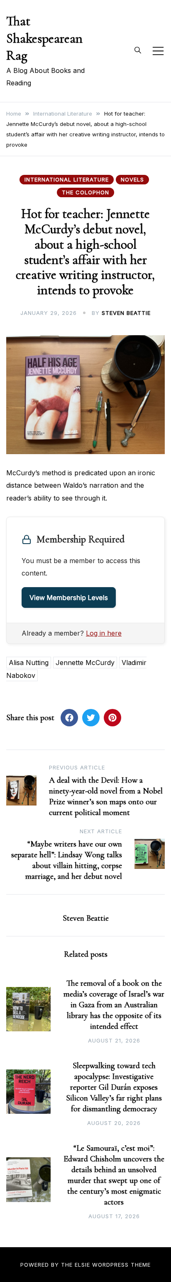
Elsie (82, 1264)
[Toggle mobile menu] (158, 51)
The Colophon (85, 192)
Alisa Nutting (29, 662)
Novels (132, 179)
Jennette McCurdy (85, 662)
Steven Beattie (126, 313)
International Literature (66, 179)
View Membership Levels (68, 597)
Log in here (104, 633)
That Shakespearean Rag (44, 38)
